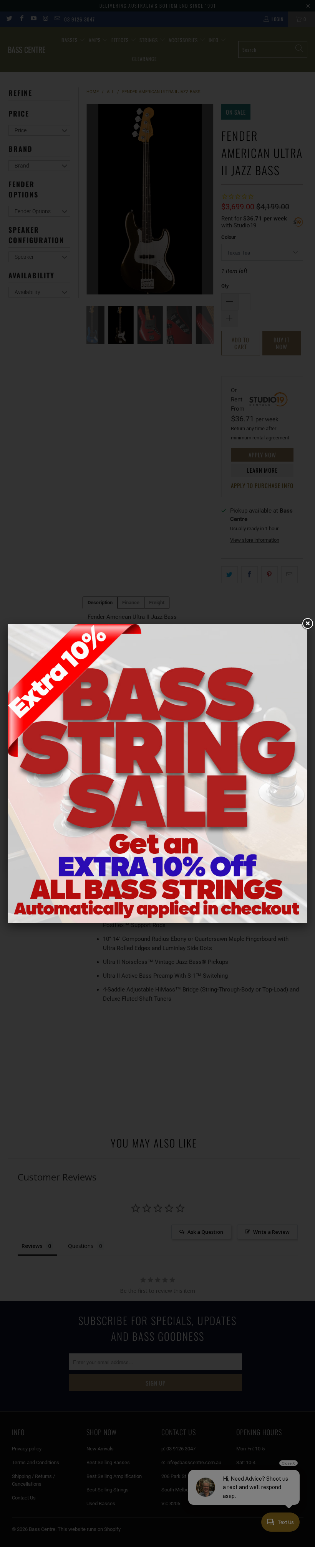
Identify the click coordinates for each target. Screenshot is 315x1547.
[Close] (307, 624)
